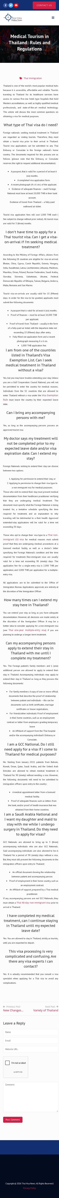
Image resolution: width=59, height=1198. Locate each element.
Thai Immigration (33, 78)
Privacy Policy (29, 1188)
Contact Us (44, 5)
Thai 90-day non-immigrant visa (34, 902)
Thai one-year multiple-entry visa (27, 630)
